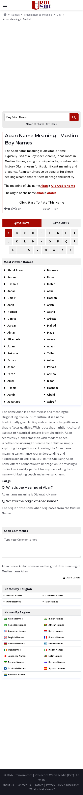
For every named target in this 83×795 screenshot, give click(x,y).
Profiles (38, 785)
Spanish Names (57, 668)
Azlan (11, 346)
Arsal (10, 381)
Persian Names (16, 662)
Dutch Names (56, 631)
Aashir (51, 312)
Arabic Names (15, 618)
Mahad (51, 325)
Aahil (50, 291)
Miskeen (52, 270)
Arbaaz (51, 319)
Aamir (11, 394)
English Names (16, 637)
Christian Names (54, 595)
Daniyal (12, 319)
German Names (16, 643)
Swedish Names (16, 674)
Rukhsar (12, 353)
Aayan (51, 339)
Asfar (50, 360)
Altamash (13, 339)
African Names (56, 624)
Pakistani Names (17, 624)
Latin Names (55, 655)
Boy (59, 14)
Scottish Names (17, 668)
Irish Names (14, 649)
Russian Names (57, 662)
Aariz (10, 305)
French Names (56, 637)
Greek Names (56, 643)
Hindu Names (13, 601)
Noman (12, 312)
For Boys (22, 223)
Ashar (11, 367)
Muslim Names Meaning (38, 14)
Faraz (11, 374)
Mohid (51, 284)
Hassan (52, 298)
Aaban (11, 291)
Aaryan (12, 325)
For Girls (62, 223)
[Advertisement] (41, 65)
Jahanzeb (13, 402)
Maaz (50, 332)
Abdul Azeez (15, 270)
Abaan (51, 346)
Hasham (52, 388)
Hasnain (12, 284)
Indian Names (56, 618)
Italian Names (56, 649)
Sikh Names (51, 601)
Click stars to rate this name (41, 202)
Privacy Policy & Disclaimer (62, 785)
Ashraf (51, 402)
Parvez (51, 367)
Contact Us (24, 785)
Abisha (51, 374)
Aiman (11, 332)
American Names (17, 631)
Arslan (11, 277)
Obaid (51, 394)
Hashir (11, 388)
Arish (50, 305)
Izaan (50, 381)
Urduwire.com (22, 775)
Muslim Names (14, 595)
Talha (50, 353)
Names (15, 14)
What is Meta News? (42, 789)
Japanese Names (17, 655)
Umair (11, 298)
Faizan (11, 360)
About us (8, 785)
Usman (51, 277)
